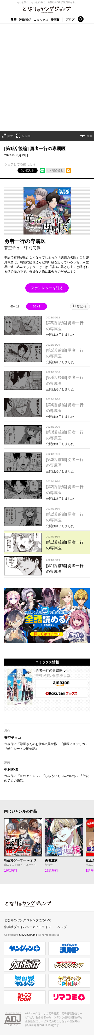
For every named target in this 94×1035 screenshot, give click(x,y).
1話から (82, 306)
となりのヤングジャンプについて (27, 920)
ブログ (70, 19)
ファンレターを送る (47, 288)
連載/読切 (25, 19)
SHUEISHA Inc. (28, 934)
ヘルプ (62, 927)
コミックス (41, 19)
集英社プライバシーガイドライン (27, 927)
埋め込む (57, 170)
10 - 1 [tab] (36, 306)
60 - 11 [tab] (14, 306)
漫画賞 (55, 19)
